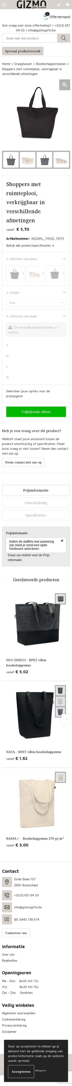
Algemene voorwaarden (18, 1013)
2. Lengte (12, 292)
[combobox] (29, 38)
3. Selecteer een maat (21, 316)
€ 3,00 (17, 845)
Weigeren (40, 1070)
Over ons (8, 954)
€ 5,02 (17, 671)
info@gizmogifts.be (42, 30)
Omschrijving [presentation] (36, 503)
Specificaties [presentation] (35, 515)
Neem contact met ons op (23, 462)
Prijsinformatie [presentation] (35, 490)
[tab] (36, 490)
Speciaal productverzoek (22, 51)
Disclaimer (9, 1031)
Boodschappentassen (51, 64)
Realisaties (9, 960)
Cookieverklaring (13, 1019)
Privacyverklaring (14, 1025)
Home (6, 64)
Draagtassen (23, 64)
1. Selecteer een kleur (21, 258)
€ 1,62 (16, 758)
